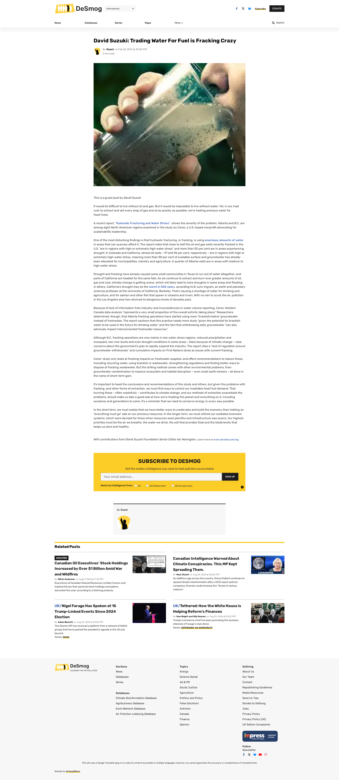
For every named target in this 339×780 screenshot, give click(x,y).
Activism (185, 708)
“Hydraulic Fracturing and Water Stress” (142, 223)
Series (119, 682)
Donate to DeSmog (254, 703)
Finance (184, 719)
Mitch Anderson (66, 579)
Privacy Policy (251, 714)
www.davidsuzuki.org (226, 439)
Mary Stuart (182, 574)
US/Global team (157, 486)
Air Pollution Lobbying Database (136, 714)
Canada (184, 714)
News (119, 671)
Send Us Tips (250, 698)
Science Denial (189, 676)
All (139, 486)
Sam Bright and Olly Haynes (191, 616)
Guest (110, 49)
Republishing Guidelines (257, 687)
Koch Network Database (130, 708)
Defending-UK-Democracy (197, 628)
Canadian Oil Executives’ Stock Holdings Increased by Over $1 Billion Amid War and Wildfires (91, 568)
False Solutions (189, 703)
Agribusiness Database (130, 703)
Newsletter (249, 750)
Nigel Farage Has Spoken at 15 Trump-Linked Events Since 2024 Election (85, 611)
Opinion (184, 724)
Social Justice (188, 687)
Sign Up (230, 476)
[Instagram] (265, 754)
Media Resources (252, 692)
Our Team (248, 676)
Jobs (245, 708)
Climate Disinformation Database (136, 698)
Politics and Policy (191, 698)
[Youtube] (260, 754)
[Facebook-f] (236, 8)
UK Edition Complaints (256, 724)
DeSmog (89, 8)
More (177, 22)
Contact (247, 682)
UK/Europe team (183, 486)
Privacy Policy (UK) (254, 719)
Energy (184, 671)
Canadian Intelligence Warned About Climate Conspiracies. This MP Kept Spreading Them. (206, 564)
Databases (122, 676)
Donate (277, 8)
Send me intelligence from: (117, 485)
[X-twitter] (243, 8)
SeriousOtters (73, 771)
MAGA (66, 637)
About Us (248, 671)
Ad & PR (185, 682)
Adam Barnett (65, 622)
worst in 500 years (162, 286)
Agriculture (187, 692)
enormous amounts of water (224, 240)
